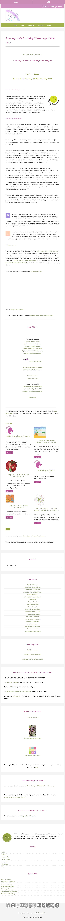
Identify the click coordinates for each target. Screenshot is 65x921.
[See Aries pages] (8, 908)
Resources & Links (32, 629)
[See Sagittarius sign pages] (43, 908)
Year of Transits (11, 687)
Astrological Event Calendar (27, 816)
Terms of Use (6, 859)
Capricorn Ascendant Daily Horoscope (32, 351)
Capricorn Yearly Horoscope (32, 346)
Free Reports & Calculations (32, 631)
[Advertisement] (32, 296)
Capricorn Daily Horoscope (32, 341)
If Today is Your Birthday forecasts (32, 659)
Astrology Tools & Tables (32, 619)
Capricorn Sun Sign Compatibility (32, 386)
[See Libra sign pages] (34, 908)
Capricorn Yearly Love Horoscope (32, 348)
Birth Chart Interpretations (32, 587)
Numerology (32, 397)
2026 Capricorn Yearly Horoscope (32, 369)
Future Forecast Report (35, 361)
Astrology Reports (32, 584)
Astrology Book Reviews (32, 626)
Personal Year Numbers (38, 536)
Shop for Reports (6, 879)
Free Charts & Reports (8, 881)
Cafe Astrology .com (13, 14)
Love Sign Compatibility (32, 609)
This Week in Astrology (8, 894)
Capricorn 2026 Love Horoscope (18, 475)
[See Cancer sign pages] (22, 908)
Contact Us (5, 857)
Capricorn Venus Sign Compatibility (32, 391)
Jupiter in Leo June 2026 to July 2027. (15, 797)
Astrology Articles (32, 594)
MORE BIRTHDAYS (32, 54)
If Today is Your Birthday (16, 309)
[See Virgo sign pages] (30, 908)
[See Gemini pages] (17, 908)
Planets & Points (32, 607)
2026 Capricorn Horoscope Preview (47, 441)
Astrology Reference (32, 621)
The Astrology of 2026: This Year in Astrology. (40, 786)
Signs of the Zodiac (32, 604)
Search (4, 866)
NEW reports (16, 696)
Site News (5, 864)
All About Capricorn (32, 375)
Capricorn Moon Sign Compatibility (32, 389)
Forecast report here (36, 271)
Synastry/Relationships (33, 614)
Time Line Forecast (12, 682)
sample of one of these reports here (25, 260)
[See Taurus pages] (13, 908)
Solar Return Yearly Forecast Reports (47, 251)
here (36, 767)
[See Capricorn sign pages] (48, 908)
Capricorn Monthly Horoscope (32, 344)
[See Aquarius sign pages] (52, 908)
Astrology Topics (32, 624)
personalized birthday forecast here (16, 262)
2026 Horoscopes (32, 650)
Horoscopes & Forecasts (32, 589)
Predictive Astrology (32, 616)
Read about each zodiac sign (32, 738)
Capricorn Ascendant (32, 378)
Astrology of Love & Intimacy (32, 597)
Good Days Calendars (7, 889)
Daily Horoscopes (6, 884)
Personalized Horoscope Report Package (18, 691)
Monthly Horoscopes (7, 886)
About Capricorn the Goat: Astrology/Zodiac (46, 509)
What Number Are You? (32, 755)
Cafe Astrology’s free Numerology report (41, 315)
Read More (9, 452)
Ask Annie (32, 599)
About (3, 854)
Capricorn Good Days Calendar (32, 353)
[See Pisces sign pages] (57, 908)
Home (3, 852)
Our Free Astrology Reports (32, 654)
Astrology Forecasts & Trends (32, 592)
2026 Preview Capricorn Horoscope (32, 367)
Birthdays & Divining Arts (32, 611)
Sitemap (4, 862)
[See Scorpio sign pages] (39, 908)
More (7, 529)
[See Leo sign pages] (26, 908)
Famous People (32, 602)
